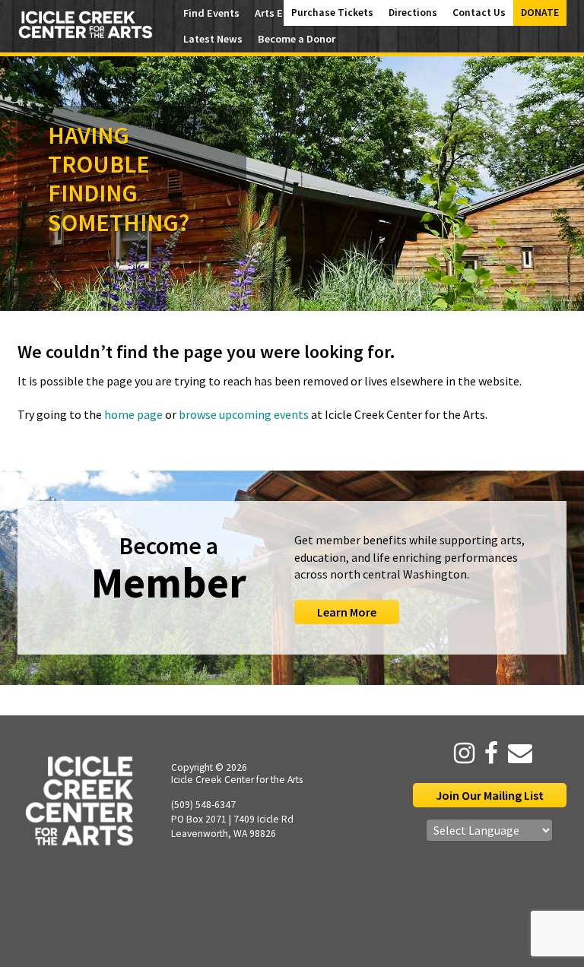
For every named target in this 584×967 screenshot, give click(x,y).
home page (133, 414)
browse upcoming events (244, 414)
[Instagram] (460, 753)
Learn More (346, 612)
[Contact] (516, 753)
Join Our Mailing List (490, 795)
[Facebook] (487, 753)
